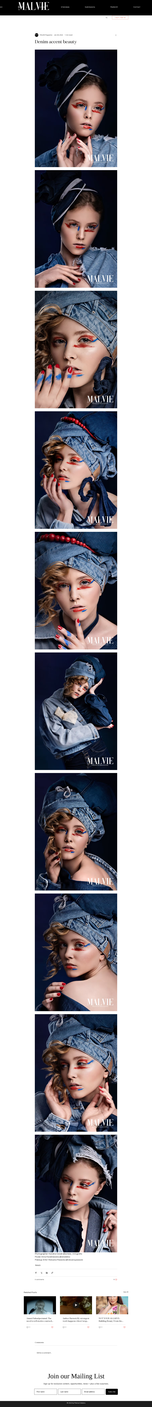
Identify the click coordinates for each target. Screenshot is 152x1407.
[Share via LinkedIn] (47, 1273)
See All (125, 1292)
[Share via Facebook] (36, 1273)
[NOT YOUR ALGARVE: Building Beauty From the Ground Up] (112, 1305)
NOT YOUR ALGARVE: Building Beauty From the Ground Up (110, 1319)
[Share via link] (52, 1273)
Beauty (38, 1265)
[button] (106, 17)
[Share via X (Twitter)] (41, 1273)
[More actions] (116, 35)
